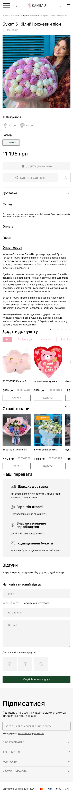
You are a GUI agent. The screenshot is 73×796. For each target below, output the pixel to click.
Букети (16, 15)
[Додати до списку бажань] (65, 177)
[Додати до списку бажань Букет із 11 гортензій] (26, 418)
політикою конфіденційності (31, 733)
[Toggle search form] (15, 5)
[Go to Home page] (36, 5)
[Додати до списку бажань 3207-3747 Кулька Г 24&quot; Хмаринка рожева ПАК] (26, 350)
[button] (36, 742)
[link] (17, 362)
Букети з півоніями (31, 15)
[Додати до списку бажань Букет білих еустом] (58, 418)
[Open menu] (6, 5)
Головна (6, 15)
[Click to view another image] (28, 102)
